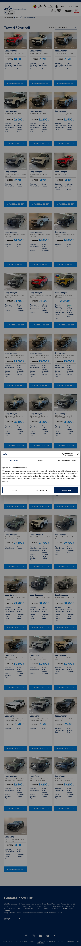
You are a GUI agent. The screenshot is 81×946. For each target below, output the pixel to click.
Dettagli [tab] (40, 460)
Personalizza (39, 490)
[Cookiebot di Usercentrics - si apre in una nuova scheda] (64, 454)
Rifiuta (14, 490)
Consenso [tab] (14, 460)
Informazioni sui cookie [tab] (67, 460)
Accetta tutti (66, 490)
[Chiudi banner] (78, 454)
